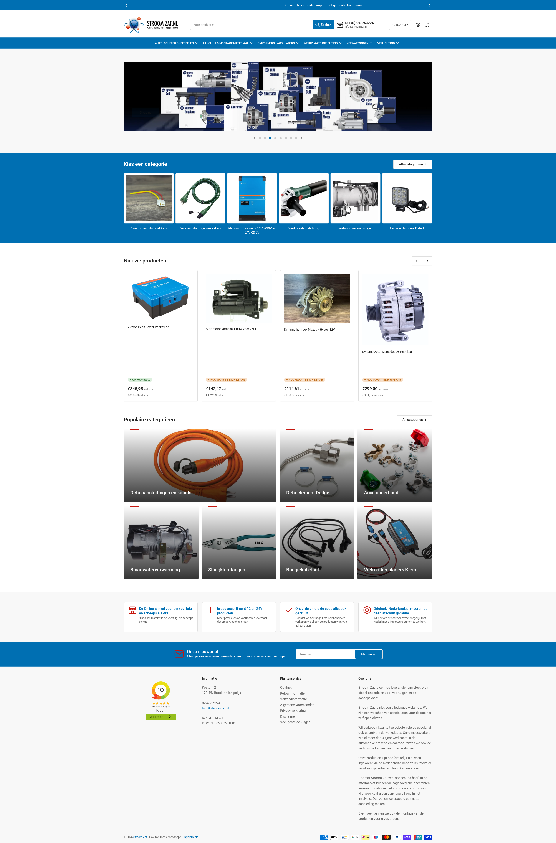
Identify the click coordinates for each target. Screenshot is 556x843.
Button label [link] (379, 131)
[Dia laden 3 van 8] (270, 138)
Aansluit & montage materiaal (226, 43)
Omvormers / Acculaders (276, 43)
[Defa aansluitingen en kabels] (200, 198)
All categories (412, 420)
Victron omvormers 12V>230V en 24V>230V (252, 230)
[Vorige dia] (254, 138)
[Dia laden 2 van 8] (265, 138)
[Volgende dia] (301, 138)
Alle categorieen (411, 164)
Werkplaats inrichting (321, 43)
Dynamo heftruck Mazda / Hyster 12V (309, 329)
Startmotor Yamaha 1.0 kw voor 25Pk (231, 329)
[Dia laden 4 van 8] (275, 138)
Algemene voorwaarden (297, 705)
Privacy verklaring (293, 711)
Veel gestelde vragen (295, 722)
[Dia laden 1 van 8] (259, 138)
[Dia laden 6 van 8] (285, 138)
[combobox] (262, 25)
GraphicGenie (190, 837)
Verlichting (386, 43)
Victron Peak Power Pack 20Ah (148, 327)
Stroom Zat (140, 837)
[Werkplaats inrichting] (304, 198)
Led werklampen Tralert (407, 228)
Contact (286, 688)
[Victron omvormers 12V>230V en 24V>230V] (252, 198)
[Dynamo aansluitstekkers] (149, 198)
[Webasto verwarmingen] (355, 198)
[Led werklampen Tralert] (407, 198)
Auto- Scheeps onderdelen (174, 43)
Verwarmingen (357, 43)
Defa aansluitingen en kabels (200, 228)
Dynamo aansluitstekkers (148, 228)
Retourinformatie (292, 693)
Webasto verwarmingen (355, 228)
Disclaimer (288, 716)
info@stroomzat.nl (215, 708)
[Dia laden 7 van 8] (291, 138)
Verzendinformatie (293, 699)
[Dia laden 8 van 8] (296, 138)
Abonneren (368, 654)
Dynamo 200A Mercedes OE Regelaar (387, 351)
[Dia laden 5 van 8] (280, 138)
